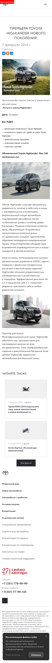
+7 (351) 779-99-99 (14, 583)
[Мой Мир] (11, 53)
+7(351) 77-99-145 (14, 591)
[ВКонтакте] (3, 53)
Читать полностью (13, 655)
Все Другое (26, 462)
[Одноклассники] (7, 53)
